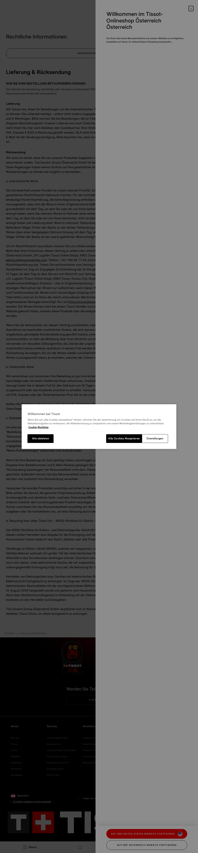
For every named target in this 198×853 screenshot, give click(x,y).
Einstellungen (155, 438)
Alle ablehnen (40, 438)
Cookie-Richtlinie (38, 427)
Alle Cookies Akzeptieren (124, 438)
